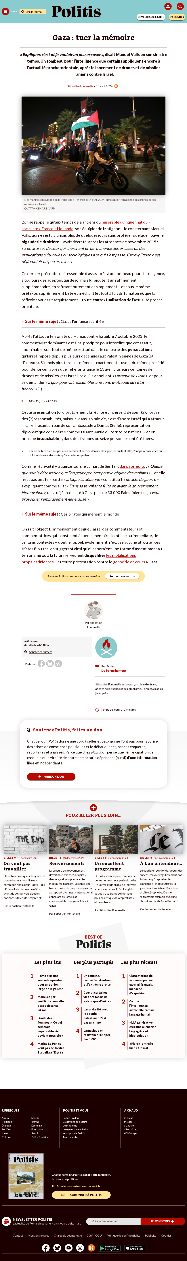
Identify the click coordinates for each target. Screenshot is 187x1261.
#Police (128, 1121)
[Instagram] (80, 1248)
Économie (37, 1125)
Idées (5, 1133)
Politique (7, 1121)
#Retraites (130, 1129)
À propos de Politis (74, 1133)
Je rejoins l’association (76, 1129)
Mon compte (70, 1137)
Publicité (150, 1235)
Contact (18, 1235)
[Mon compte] (168, 6)
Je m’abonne (70, 1125)
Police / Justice (40, 1137)
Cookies (166, 1235)
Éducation (37, 1129)
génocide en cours (129, 561)
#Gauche (129, 1125)
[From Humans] (91, 1248)
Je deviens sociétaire (75, 1121)
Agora (5, 1117)
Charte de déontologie (68, 1235)
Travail (35, 1121)
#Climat (128, 1117)
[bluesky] (57, 1248)
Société (6, 1129)
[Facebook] (46, 1248)
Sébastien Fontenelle (80, 86)
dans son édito (132, 466)
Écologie (7, 1125)
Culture (6, 1137)
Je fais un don (71, 1117)
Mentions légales (38, 1235)
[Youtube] (69, 1248)
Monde (35, 1117)
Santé (34, 1133)
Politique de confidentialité (123, 1235)
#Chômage (130, 1133)
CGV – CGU (94, 1235)
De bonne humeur (113, 670)
